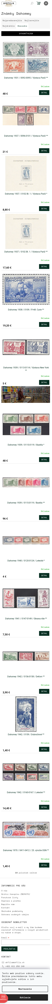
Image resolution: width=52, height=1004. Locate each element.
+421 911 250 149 (15, 966)
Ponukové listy (9, 897)
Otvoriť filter (26, 34)
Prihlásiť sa (9, 949)
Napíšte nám (8, 904)
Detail (44, 93)
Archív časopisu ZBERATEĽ (15, 894)
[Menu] (46, 3)
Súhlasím (25, 997)
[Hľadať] (32, 3)
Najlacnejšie (32, 20)
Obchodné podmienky (12, 911)
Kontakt (5, 907)
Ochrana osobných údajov (15, 914)
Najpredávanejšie (12, 20)
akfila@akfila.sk (15, 962)
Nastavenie (25, 988)
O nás (4, 890)
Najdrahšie (9, 25)
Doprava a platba (11, 900)
